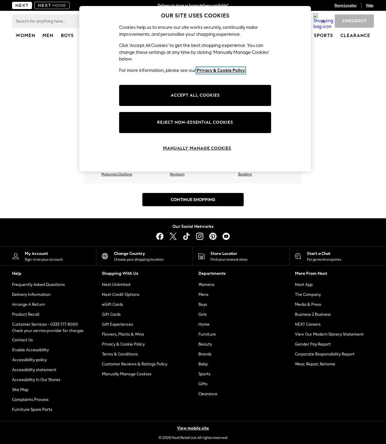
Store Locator (345, 5)
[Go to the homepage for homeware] (52, 5)
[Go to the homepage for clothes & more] (22, 5)
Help (369, 5)
